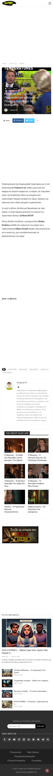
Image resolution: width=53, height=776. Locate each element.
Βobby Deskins (7, 372)
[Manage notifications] (47, 771)
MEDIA (16, 88)
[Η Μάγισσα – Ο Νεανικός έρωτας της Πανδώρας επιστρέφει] (38, 445)
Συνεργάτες (37, 761)
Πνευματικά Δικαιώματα (24, 756)
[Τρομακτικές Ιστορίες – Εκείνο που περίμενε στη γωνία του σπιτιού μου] (7, 683)
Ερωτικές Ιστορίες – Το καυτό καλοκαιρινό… (31, 691)
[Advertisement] (26, 35)
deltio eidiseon (34, 369)
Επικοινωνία (15, 752)
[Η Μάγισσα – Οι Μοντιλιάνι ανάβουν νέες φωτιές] (38, 471)
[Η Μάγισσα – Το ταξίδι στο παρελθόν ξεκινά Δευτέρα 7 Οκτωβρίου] (14, 445)
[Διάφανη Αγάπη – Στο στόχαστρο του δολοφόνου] (38, 497)
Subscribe (40, 726)
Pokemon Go (44, 369)
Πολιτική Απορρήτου (16, 761)
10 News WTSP (12, 369)
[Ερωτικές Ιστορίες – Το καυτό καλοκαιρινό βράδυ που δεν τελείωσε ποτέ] (7, 694)
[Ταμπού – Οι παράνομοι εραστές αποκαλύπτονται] (14, 497)
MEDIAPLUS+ (32, 772)
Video (9, 88)
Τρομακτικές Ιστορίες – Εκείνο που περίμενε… (32, 681)
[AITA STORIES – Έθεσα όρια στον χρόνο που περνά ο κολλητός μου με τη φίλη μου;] (26, 633)
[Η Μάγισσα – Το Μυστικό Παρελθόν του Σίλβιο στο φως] (14, 471)
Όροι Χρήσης (33, 752)
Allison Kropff (23, 369)
